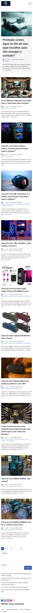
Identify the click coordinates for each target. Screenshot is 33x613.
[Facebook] (2, 600)
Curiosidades (6, 61)
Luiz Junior (7, 59)
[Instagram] (11, 600)
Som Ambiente (12, 108)
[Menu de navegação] (30, 3)
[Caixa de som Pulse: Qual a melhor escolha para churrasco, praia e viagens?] (16, 133)
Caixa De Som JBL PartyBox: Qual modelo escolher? (14, 587)
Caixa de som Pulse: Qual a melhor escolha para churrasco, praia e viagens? (15, 148)
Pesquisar (3, 565)
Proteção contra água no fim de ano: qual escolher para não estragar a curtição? (16, 47)
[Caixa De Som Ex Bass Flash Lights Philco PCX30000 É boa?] (16, 275)
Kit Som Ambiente (18, 204)
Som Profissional (10, 440)
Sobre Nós (4, 611)
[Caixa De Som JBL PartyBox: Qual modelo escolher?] (16, 230)
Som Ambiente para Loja (7, 205)
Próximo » (4, 553)
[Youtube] (8, 600)
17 (21, 548)
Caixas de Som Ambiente (7, 156)
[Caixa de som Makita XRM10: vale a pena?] (16, 465)
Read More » (8, 70)
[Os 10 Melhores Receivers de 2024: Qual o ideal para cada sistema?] (16, 87)
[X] (5, 600)
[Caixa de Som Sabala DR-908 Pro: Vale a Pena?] (16, 322)
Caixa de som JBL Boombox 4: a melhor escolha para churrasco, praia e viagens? (15, 196)
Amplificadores (4, 108)
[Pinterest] (14, 600)
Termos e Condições (25, 609)
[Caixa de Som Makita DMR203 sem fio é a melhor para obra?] (16, 509)
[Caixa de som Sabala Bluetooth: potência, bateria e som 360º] (16, 368)
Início (2, 609)
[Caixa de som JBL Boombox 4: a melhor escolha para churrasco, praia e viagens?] (16, 181)
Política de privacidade (12, 609)
